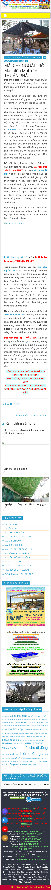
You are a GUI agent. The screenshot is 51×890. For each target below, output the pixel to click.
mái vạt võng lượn (8, 758)
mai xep (22, 743)
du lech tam (26, 722)
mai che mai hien (18, 733)
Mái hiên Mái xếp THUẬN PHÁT (21, 338)
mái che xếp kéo (7, 754)
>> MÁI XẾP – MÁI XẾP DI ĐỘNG (16, 557)
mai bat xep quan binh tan (31, 729)
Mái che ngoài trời (16, 257)
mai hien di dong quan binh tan (31, 740)
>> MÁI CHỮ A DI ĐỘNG (12, 545)
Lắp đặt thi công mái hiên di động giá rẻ (25, 506)
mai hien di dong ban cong (34, 736)
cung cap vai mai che (14, 722)
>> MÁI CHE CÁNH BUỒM (13, 533)
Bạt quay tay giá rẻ (38, 719)
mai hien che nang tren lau (17, 736)
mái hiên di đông (27, 753)
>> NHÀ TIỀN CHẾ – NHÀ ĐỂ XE (15, 570)
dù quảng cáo (36, 722)
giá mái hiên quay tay (33, 725)
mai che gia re (8, 733)
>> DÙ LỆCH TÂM (9, 528)
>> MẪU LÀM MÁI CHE (32, 58)
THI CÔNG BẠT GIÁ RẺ (26, 761)
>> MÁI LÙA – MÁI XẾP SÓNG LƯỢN (17, 549)
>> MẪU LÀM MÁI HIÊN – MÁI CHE (17, 566)
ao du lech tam (7, 716)
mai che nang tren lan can (33, 733)
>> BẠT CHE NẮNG (10, 524)
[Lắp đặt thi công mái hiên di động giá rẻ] (25, 479)
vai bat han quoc (30, 764)
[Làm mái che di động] (25, 443)
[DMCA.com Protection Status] (17, 798)
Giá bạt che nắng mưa (19, 725)
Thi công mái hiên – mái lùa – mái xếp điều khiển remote (25, 432)
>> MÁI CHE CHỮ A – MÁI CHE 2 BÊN (18, 537)
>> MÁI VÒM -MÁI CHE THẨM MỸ (16, 553)
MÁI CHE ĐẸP (11, 404)
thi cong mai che (13, 761)
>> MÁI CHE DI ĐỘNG (13, 58)
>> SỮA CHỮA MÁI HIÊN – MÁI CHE (17, 574)
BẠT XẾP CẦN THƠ (34, 716)
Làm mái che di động (15, 468)
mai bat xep (15, 729)
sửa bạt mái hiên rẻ (34, 758)
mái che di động (35, 748)
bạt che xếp (13, 719)
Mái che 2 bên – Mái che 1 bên (31, 415)
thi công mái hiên (19, 764)
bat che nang (19, 715)
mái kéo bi (44, 754)
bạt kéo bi (20, 719)
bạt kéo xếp (27, 719)
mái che (12, 129)
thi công (9, 764)
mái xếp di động (21, 758)
